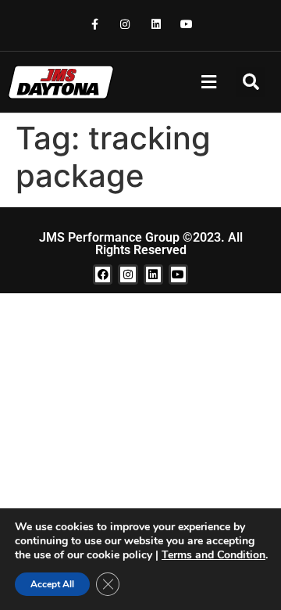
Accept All (52, 584)
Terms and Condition (213, 554)
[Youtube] (186, 24)
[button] (208, 82)
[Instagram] (125, 24)
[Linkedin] (155, 24)
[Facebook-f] (95, 24)
